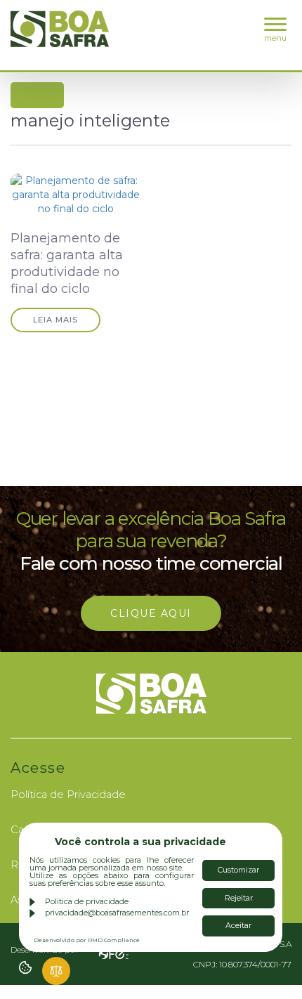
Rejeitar (239, 898)
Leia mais (55, 320)
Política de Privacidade (68, 794)
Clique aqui (151, 613)
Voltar (39, 95)
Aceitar (238, 925)
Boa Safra (60, 35)
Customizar (238, 870)
